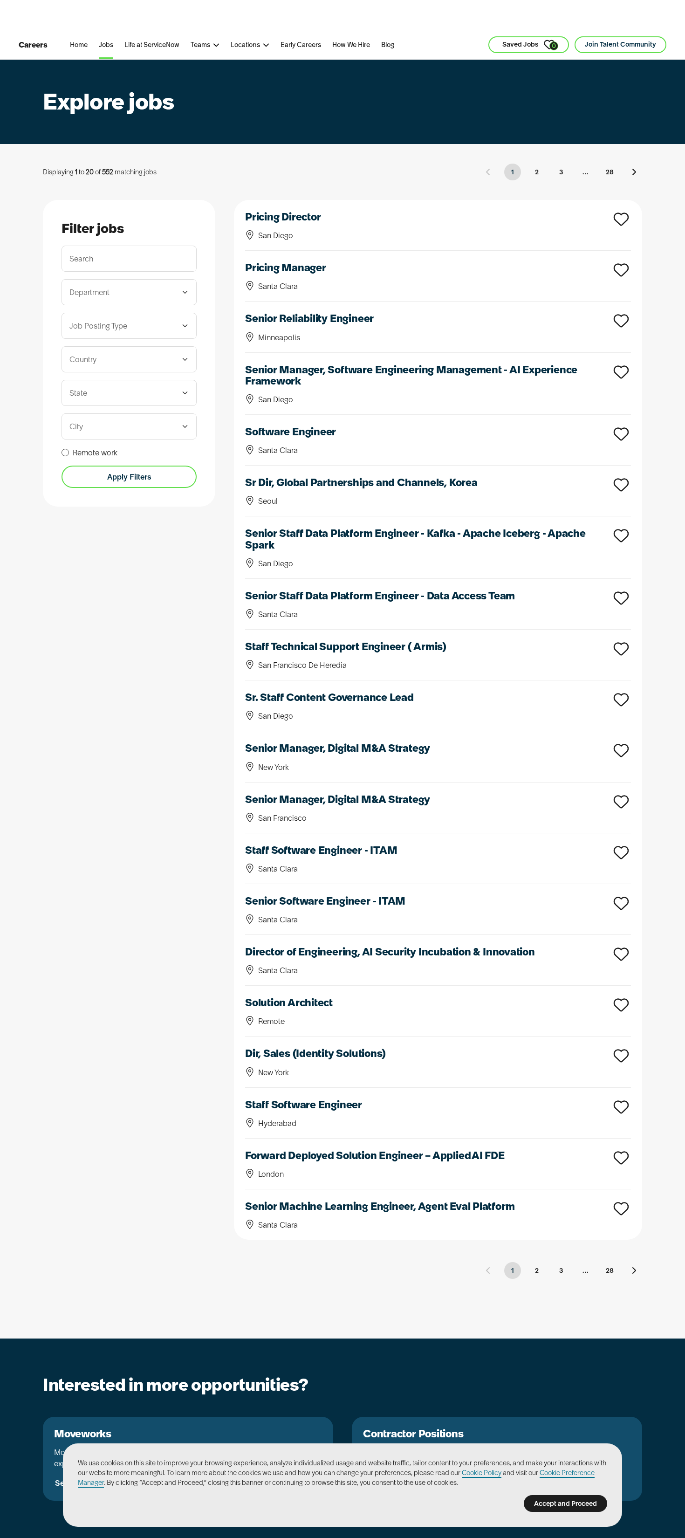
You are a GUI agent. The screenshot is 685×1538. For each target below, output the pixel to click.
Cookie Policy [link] (481, 1473)
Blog (387, 45)
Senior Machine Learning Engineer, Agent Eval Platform (379, 1206)
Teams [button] (200, 45)
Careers (33, 44)
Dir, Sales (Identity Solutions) (315, 1053)
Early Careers (301, 45)
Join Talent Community (620, 44)
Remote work (95, 452)
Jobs (106, 45)
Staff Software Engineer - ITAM (321, 850)
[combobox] (123, 292)
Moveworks (82, 1433)
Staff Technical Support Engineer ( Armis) (345, 646)
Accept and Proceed (565, 1503)
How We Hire (351, 45)
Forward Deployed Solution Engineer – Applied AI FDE (375, 1155)
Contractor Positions (413, 1433)
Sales (221, 18)
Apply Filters (129, 476)
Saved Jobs (529, 45)
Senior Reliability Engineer (309, 318)
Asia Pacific (272, 18)
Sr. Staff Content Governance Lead (329, 697)
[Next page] (633, 172)
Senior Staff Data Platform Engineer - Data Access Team (380, 595)
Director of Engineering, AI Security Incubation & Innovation (390, 951)
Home (79, 45)
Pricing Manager (285, 267)
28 (610, 172)
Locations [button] (245, 45)
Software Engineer (290, 431)
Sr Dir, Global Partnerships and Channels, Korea (361, 482)
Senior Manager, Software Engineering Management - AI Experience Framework (411, 375)
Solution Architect (289, 1002)
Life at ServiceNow (151, 45)
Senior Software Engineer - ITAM (325, 900)
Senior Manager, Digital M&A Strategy (337, 748)
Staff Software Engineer (303, 1104)
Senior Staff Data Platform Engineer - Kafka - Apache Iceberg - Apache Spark (415, 539)
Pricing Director (283, 216)
